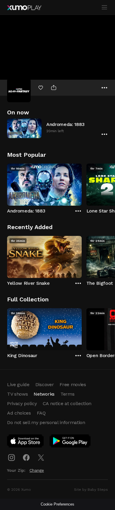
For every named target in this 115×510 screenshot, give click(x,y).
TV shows (17, 394)
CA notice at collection (67, 403)
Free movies (73, 384)
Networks (44, 394)
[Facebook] (26, 457)
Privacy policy (22, 403)
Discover (44, 384)
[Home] (24, 7)
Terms (67, 394)
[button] (57, 128)
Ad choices (19, 413)
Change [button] (36, 470)
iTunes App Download (26, 442)
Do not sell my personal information (46, 422)
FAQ (41, 413)
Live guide (18, 384)
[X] (41, 457)
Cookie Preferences (57, 504)
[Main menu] (104, 7)
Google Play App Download (70, 442)
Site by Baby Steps (91, 489)
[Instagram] (11, 457)
